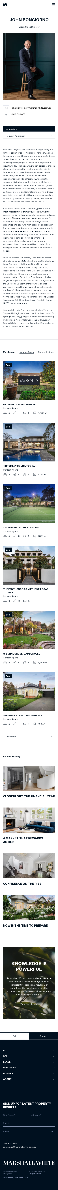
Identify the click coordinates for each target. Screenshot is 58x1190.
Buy (5, 1050)
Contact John (12, 129)
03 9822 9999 (10, 1143)
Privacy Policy (7, 1173)
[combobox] (6, 1068)
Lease (7, 1062)
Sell (6, 1056)
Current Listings (46, 352)
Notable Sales (26, 352)
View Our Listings (29, 1004)
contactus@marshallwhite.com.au (19, 1146)
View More (11, 736)
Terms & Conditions (10, 1171)
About (7, 1079)
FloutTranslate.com (21, 1178)
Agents (8, 1073)
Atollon (38, 1173)
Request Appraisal (15, 135)
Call (15, 1036)
